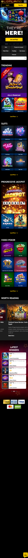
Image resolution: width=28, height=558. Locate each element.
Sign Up (20, 5)
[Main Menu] (25, 1)
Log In (7, 5)
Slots (6, 47)
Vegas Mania (12, 365)
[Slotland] (11, 1)
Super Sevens (13, 387)
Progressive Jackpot (18, 47)
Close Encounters (14, 358)
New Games (22, 51)
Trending (14, 51)
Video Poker (5, 51)
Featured (14, 54)
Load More (13, 116)
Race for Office (13, 373)
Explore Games (14, 39)
